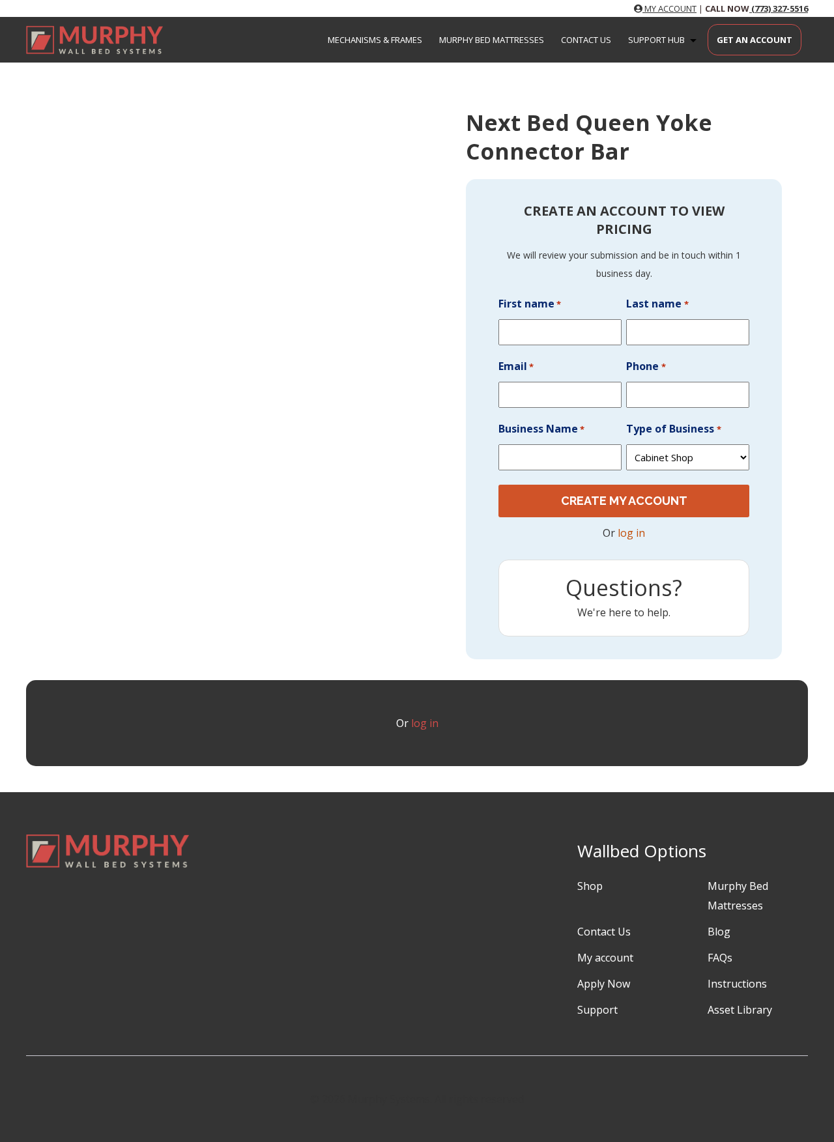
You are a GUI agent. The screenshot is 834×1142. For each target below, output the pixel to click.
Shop (590, 886)
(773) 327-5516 (778, 8)
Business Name (541, 428)
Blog (719, 931)
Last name (657, 303)
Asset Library (740, 1010)
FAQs (720, 957)
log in (631, 533)
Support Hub (656, 40)
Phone (645, 366)
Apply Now (603, 984)
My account (605, 957)
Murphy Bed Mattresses (491, 40)
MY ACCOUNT (669, 8)
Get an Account (754, 40)
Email (516, 366)
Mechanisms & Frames (375, 40)
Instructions (737, 984)
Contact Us (586, 40)
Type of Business (673, 428)
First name (529, 303)
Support (597, 1010)
